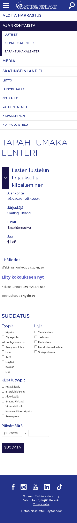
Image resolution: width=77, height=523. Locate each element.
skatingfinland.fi (22, 71)
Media (8, 61)
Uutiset (11, 34)
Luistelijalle (13, 89)
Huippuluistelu (15, 124)
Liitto (7, 80)
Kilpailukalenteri (19, 43)
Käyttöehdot (54, 511)
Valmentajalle (15, 107)
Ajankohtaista (19, 26)
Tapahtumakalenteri (22, 51)
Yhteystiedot (41, 504)
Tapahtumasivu (19, 227)
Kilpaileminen (13, 116)
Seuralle (10, 98)
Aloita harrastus (21, 15)
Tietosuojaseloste (32, 511)
